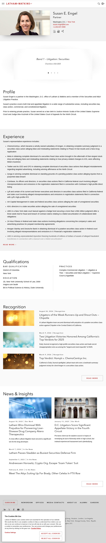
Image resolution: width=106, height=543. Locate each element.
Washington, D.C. (67, 523)
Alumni (83, 502)
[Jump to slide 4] (57, 72)
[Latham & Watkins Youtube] (18, 509)
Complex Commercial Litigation (72, 270)
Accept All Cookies (50, 533)
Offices (40, 502)
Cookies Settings (10, 532)
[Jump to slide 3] (54, 72)
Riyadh (93, 521)
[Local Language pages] (103, 4)
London (80, 518)
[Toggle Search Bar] (99, 4)
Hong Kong (66, 518)
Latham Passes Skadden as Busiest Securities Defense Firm (42, 452)
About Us (72, 502)
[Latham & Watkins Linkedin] (4, 509)
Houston (74, 518)
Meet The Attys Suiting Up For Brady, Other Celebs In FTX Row (44, 473)
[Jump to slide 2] (51, 72)
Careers (94, 502)
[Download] (54, 31)
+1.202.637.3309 (59, 27)
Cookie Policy (36, 528)
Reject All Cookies (50, 538)
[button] (53, 240)
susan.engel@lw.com (61, 24)
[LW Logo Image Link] (19, 4)
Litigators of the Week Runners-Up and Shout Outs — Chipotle (69, 316)
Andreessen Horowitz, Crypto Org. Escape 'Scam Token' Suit (43, 463)
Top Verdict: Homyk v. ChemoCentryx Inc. (63, 358)
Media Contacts (55, 502)
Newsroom (27, 502)
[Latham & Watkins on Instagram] (22, 509)
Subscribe (10, 502)
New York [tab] (71, 22)
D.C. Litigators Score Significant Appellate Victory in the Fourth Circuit (72, 428)
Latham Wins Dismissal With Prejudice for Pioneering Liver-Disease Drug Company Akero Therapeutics (26, 430)
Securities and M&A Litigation (77, 273)
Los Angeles (89, 518)
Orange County (80, 521)
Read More (92, 378)
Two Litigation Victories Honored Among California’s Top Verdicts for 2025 (69, 338)
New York (70, 521)
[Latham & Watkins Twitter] (9, 509)
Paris (88, 521)
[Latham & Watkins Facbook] (13, 509)
